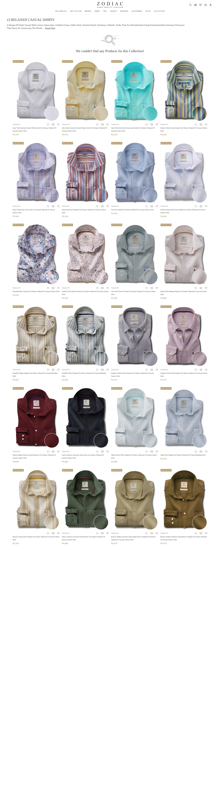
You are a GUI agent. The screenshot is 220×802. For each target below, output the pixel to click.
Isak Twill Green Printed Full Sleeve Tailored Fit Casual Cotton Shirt (133, 293)
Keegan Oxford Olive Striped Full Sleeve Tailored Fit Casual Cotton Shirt (132, 374)
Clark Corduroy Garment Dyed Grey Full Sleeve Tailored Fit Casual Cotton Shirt (83, 456)
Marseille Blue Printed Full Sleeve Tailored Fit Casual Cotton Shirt (36, 291)
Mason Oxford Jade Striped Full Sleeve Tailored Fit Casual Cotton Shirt (183, 129)
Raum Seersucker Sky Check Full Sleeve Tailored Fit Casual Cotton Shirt (34, 211)
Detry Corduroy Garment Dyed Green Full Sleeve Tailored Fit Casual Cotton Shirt (83, 538)
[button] (190, 4)
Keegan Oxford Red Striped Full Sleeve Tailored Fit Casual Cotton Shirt (183, 374)
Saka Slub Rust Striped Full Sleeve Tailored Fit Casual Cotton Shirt (84, 211)
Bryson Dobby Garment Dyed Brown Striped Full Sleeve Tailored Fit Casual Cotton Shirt (183, 538)
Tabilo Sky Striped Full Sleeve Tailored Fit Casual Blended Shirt (183, 455)
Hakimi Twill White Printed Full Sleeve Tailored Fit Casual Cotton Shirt (85, 293)
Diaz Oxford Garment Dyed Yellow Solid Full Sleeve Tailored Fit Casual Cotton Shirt (84, 129)
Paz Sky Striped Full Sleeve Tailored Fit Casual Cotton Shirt (132, 210)
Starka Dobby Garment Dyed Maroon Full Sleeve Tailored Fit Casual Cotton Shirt (34, 456)
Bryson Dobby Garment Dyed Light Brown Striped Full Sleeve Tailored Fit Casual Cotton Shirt (133, 538)
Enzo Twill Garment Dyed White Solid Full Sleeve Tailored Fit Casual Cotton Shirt (34, 129)
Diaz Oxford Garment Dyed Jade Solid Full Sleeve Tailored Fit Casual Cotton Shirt (133, 129)
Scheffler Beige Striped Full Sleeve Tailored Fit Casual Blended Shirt (35, 374)
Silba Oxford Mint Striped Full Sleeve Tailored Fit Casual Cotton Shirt (134, 456)
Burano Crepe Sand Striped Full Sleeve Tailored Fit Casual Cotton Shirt (36, 538)
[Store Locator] (195, 4)
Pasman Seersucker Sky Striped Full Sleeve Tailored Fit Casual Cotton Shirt (182, 211)
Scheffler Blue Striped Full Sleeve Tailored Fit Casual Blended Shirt (84, 374)
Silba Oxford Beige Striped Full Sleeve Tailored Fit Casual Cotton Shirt (183, 293)
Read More (50, 28)
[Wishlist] (200, 4)
